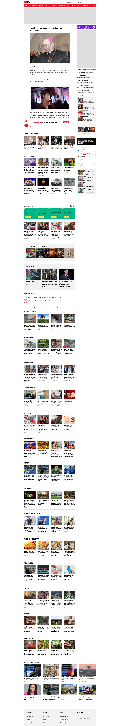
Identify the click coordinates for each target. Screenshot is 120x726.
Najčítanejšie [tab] (82, 70)
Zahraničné (34, 5)
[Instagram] (79, 712)
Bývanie (27, 614)
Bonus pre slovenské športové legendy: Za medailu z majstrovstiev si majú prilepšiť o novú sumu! (29, 453)
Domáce (27, 5)
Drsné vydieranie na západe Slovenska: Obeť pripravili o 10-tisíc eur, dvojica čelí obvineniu (56, 326)
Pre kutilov (29, 638)
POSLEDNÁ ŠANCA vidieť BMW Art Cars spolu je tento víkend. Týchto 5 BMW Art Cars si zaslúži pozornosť (29, 503)
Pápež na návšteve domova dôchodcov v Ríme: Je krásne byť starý (56, 147)
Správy (27, 284)
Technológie (29, 563)
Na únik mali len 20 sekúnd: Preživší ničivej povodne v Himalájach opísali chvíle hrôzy (69, 351)
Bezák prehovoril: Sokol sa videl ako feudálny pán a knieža (30, 147)
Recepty (25, 655)
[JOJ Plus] (78, 163)
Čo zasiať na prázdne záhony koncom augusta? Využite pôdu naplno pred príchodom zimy (69, 652)
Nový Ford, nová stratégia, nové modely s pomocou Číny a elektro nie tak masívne (43, 502)
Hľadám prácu (66, 531)
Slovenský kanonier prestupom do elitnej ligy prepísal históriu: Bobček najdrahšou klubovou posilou (43, 477)
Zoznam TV (30, 267)
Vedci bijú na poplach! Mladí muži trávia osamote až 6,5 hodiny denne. (29, 402)
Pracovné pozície (28, 206)
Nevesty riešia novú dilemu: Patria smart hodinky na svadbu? (68, 401)
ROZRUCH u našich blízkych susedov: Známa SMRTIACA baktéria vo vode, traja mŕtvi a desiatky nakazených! (88, 191)
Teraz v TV (80, 147)
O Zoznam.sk (29, 712)
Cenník (44, 719)
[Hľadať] (94, 5)
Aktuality (39, 532)
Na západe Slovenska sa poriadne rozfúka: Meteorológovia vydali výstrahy (43, 326)
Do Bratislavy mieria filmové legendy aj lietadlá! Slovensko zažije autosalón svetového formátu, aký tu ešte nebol (30, 234)
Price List (44, 721)
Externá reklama (46, 716)
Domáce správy (30, 312)
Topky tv (73, 5)
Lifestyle (79, 5)
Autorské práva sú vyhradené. (81, 715)
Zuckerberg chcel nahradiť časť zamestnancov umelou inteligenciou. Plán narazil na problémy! (43, 528)
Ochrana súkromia (30, 716)
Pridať (66, 122)
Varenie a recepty (31, 539)
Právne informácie (30, 714)
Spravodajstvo (62, 714)
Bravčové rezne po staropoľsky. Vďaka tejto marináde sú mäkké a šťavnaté (29, 553)
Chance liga (52, 482)
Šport (47, 5)
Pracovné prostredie (27, 532)
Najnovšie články (29, 294)
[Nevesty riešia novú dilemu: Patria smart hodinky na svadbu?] (69, 394)
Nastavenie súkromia (30, 718)
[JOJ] (78, 153)
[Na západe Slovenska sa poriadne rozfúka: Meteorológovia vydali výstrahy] (43, 318)
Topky (37, 25)
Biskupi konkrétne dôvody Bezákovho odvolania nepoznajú (69, 147)
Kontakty (62, 712)
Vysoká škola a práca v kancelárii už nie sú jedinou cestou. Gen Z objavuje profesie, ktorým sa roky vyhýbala (30, 528)
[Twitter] (82, 712)
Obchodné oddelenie (63, 718)
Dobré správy (29, 413)
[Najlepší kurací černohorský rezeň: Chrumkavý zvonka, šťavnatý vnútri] (56, 545)
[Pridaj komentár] (26, 112)
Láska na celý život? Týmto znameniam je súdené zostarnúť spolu (88, 141)
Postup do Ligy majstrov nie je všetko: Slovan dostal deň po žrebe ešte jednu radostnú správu (29, 477)
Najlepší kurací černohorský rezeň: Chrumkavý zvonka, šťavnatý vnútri (55, 553)
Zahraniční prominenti (41, 380)
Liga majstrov (26, 480)
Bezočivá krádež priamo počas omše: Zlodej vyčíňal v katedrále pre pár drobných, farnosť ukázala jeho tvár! (88, 185)
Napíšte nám (29, 721)
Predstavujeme (66, 506)
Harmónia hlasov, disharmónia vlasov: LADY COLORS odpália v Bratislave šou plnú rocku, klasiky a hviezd (43, 234)
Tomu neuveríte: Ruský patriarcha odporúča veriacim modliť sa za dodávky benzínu (43, 297)
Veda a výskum (53, 580)
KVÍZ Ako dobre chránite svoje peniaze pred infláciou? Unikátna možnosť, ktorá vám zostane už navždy (56, 234)
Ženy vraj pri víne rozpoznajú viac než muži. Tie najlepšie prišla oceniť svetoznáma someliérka (30, 603)
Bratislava (65, 329)
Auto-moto (28, 488)
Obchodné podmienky (47, 718)
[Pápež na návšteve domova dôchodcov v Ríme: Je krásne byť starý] (56, 140)
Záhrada (39, 655)
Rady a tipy (65, 556)
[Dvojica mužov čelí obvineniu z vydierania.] (33, 274)
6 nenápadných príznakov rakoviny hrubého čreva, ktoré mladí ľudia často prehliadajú (43, 402)
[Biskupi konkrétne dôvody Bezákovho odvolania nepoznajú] (69, 140)
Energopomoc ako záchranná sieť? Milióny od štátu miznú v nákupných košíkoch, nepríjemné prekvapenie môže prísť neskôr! (56, 453)
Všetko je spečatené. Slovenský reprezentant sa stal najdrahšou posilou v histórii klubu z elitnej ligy (69, 603)
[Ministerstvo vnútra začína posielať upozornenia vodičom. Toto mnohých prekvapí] (56, 495)
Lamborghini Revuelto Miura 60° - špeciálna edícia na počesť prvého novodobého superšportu (69, 502)
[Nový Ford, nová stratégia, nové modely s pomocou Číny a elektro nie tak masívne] (43, 495)
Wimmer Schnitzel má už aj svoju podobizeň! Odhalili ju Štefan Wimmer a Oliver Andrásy (56, 376)
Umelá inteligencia (41, 582)
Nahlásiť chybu (33, 126)
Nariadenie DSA (29, 722)
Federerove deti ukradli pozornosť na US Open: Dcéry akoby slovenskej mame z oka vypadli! (43, 376)
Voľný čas (85, 5)
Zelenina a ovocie (66, 655)
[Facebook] (77, 712)
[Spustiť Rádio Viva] (86, 26)
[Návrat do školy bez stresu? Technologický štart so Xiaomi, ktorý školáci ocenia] (69, 419)
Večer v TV (87, 147)
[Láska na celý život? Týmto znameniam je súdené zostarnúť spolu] (80, 141)
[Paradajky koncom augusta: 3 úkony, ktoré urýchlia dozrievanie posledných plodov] (43, 644)
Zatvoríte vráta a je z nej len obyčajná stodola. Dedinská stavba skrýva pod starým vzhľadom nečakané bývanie (56, 628)
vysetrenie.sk (40, 405)
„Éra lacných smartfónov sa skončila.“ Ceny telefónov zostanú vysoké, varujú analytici (69, 577)
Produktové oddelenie (64, 716)
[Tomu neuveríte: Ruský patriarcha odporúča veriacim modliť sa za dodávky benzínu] (30, 343)
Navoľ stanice (79, 166)
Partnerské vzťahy (86, 139)
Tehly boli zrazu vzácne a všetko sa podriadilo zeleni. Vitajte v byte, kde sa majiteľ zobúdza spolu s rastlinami (30, 628)
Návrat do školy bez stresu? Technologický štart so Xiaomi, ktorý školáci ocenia (68, 427)
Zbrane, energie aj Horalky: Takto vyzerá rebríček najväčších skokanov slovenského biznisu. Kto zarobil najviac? (69, 453)
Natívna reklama (46, 722)
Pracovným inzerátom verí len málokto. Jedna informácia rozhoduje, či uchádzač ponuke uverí (69, 528)
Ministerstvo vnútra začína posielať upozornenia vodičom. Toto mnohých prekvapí (56, 502)
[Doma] (78, 160)
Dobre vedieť (26, 238)
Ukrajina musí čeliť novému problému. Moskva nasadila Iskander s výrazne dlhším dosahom (30, 578)
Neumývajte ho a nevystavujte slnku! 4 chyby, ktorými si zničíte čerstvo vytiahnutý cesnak (56, 652)
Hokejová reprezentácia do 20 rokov (69, 480)
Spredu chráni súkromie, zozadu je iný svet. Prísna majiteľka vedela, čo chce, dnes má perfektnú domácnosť (43, 628)
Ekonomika (62, 5)
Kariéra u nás (29, 719)
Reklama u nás (45, 714)
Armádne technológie (27, 582)
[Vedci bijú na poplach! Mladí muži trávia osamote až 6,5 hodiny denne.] (30, 394)
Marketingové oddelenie (64, 721)
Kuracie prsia (53, 556)
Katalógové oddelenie (64, 719)
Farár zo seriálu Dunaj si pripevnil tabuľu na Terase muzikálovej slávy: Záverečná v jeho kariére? (66, 284)
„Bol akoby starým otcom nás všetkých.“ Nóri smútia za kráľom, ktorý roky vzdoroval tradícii (43, 602)
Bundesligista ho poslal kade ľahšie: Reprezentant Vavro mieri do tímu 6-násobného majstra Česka (56, 477)
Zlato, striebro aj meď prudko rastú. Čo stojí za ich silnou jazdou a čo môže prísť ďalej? (43, 452)
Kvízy (68, 5)
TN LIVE (27, 588)
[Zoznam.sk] (80, 718)
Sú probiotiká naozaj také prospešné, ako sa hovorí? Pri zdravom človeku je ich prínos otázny (56, 577)
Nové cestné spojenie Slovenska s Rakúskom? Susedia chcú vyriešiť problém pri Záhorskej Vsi (45, 300)
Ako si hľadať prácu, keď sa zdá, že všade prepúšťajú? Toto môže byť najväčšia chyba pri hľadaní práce (56, 528)
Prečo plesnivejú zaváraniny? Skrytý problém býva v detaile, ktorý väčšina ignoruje (29, 652)
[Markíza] (78, 150)
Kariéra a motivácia (32, 514)
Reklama (45, 712)
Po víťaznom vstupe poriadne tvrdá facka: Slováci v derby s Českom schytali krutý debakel (69, 477)
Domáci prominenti (27, 381)
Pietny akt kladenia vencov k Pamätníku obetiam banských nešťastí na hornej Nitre (49, 284)
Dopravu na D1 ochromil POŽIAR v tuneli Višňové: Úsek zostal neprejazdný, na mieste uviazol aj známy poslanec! (30, 326)
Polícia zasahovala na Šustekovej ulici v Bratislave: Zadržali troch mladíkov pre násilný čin (69, 326)
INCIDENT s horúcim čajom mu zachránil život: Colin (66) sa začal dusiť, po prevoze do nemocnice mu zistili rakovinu (56, 402)
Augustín (68, 2)
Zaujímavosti (54, 5)
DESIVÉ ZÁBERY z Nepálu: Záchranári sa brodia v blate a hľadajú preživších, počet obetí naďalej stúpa (47, 307)
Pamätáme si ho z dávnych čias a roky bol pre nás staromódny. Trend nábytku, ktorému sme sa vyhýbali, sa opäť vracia (69, 628)
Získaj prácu (52, 532)
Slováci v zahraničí (40, 482)
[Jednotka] (78, 156)
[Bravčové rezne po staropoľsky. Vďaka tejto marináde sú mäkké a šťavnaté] (30, 545)
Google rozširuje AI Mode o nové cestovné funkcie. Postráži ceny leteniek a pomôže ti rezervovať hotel (43, 578)
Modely (39, 506)
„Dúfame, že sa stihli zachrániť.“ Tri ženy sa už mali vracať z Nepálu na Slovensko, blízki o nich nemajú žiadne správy (56, 603)
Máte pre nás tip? (63, 722)
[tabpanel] (86, 84)
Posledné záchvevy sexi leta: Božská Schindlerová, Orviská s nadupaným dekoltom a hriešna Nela (46, 303)
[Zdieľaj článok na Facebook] (26, 117)
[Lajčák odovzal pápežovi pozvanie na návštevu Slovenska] (43, 140)
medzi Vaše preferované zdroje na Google (45, 122)
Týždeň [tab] (93, 70)
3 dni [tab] (88, 70)
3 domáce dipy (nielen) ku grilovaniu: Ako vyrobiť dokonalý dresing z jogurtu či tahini (69, 553)
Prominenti (41, 5)
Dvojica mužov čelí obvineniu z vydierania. (32, 282)
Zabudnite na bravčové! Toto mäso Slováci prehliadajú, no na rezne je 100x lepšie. (43, 553)
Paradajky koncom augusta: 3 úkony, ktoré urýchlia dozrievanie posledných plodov (43, 652)
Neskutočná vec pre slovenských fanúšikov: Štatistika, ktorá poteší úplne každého (69, 233)
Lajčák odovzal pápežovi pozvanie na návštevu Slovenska (43, 147)
